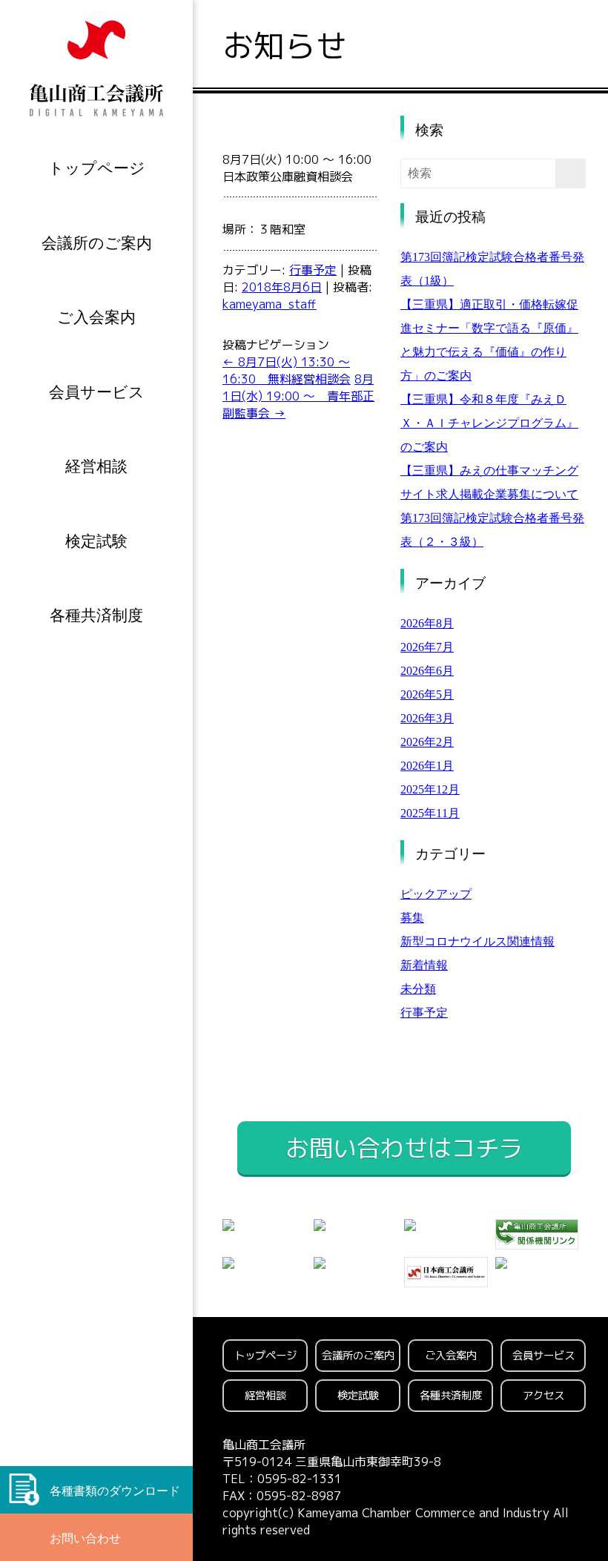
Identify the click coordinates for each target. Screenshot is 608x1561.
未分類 (418, 989)
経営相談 (96, 466)
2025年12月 (430, 789)
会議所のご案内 (97, 243)
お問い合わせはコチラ (404, 1148)
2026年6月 (427, 670)
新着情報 (424, 965)
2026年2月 (427, 742)
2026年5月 (427, 694)
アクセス (543, 1395)
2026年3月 (427, 718)
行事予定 (313, 270)
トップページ (96, 168)
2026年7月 (427, 647)
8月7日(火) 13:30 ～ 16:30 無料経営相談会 (286, 370)
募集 (412, 917)
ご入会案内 (96, 317)
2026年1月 (427, 765)
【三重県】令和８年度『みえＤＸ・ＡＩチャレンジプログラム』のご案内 (489, 423)
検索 (429, 130)
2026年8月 (427, 623)
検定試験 (96, 541)
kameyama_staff (269, 304)
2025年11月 (430, 813)
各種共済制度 (96, 615)
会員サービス (97, 392)
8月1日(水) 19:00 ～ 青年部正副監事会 (298, 396)
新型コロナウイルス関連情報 (477, 941)
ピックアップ (436, 894)
